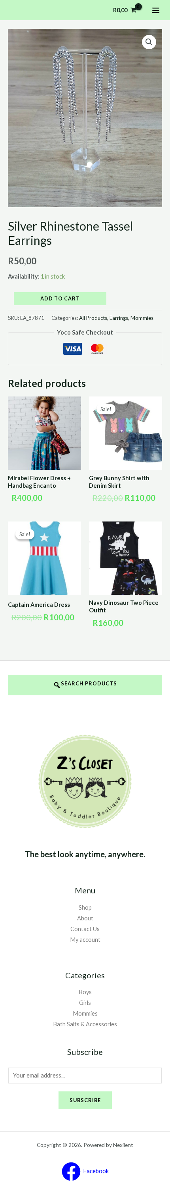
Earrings (119, 318)
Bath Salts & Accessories (85, 1024)
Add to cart (60, 298)
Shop (85, 907)
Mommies (141, 318)
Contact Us (85, 929)
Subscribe (85, 1100)
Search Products (89, 683)
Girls (85, 1002)
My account (85, 939)
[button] (149, 42)
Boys (85, 992)
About (85, 918)
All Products (93, 318)
